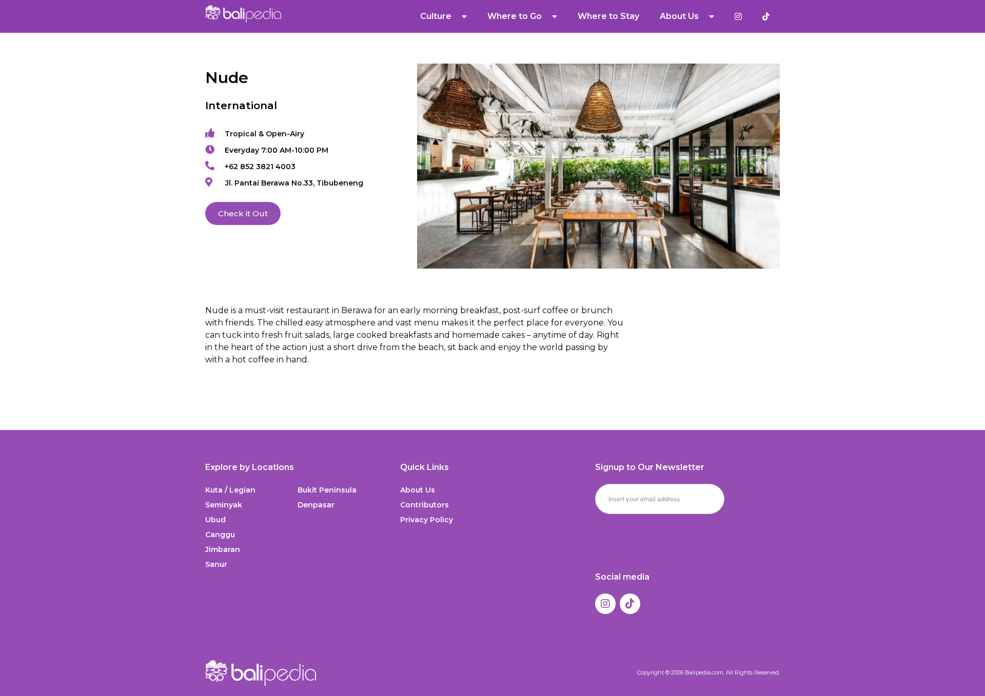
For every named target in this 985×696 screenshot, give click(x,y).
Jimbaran (222, 549)
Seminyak (223, 504)
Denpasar (316, 504)
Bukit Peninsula (327, 490)
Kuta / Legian (230, 490)
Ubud (215, 519)
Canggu (220, 534)
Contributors (424, 504)
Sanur (216, 564)
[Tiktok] (630, 603)
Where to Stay (608, 16)
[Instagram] (605, 603)
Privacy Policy (426, 519)
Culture (435, 16)
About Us (417, 490)
